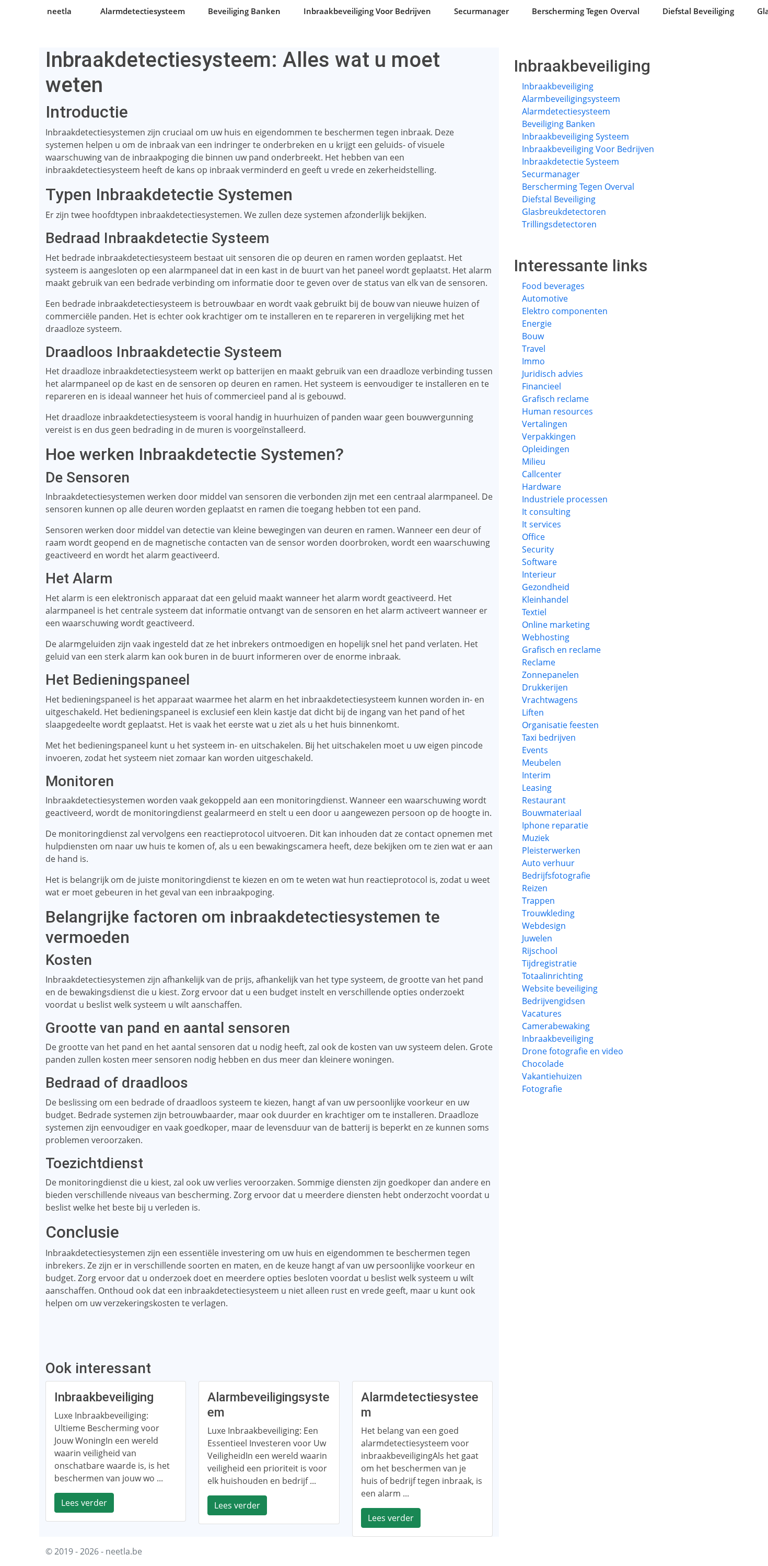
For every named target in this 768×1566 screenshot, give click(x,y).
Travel (533, 348)
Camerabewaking (556, 1026)
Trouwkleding (548, 913)
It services (541, 524)
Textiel (534, 612)
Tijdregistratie (549, 963)
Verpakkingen (549, 436)
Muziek (535, 838)
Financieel (541, 386)
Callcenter (542, 474)
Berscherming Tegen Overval (585, 11)
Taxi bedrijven (549, 737)
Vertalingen (544, 424)
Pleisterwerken (551, 850)
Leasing (537, 787)
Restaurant (544, 800)
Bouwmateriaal (551, 813)
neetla (59, 11)
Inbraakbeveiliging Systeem (575, 136)
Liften (533, 712)
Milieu (533, 461)
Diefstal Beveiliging (698, 11)
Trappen (538, 900)
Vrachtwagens (550, 700)
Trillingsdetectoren (559, 224)
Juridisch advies (552, 373)
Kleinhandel (545, 599)
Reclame (538, 662)
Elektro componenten (565, 311)
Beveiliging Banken (244, 11)
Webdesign (544, 925)
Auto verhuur (548, 863)
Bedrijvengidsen (553, 1001)
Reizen (535, 888)
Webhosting (545, 637)
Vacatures (542, 1013)
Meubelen (541, 762)
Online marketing (556, 624)
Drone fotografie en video (572, 1051)
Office (533, 537)
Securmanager (481, 11)
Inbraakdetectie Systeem (570, 161)
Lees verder (84, 1503)
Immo (533, 361)
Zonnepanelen (550, 675)
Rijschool (539, 951)
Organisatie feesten (560, 725)
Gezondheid (545, 587)
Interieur (539, 574)
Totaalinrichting (552, 976)
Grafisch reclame (555, 399)
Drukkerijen (545, 687)
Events (535, 750)
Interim (536, 775)
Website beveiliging (560, 988)
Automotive (545, 298)
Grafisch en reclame (561, 649)
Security (538, 549)
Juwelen (537, 938)
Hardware (541, 486)
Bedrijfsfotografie (556, 875)
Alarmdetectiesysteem (142, 11)
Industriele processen (565, 499)
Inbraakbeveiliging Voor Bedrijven (367, 11)
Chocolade (543, 1063)
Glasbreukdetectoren (564, 211)
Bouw (533, 336)
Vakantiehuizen (552, 1076)
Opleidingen (545, 449)
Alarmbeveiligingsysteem (571, 99)
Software (539, 562)
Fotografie (542, 1089)
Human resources (557, 411)
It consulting (546, 511)
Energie (537, 323)
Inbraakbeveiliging (558, 86)
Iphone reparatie (555, 825)
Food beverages (553, 286)
